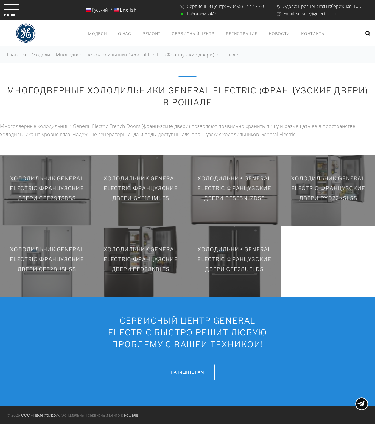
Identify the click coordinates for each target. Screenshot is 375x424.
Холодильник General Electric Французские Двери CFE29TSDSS (47, 188)
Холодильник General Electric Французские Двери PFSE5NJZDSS (234, 188)
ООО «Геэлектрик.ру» (40, 415)
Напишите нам (187, 372)
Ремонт (151, 33)
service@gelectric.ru (316, 14)
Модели (97, 33)
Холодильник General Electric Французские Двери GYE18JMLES (140, 188)
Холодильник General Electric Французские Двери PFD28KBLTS (140, 259)
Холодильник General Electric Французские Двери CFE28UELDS (234, 259)
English (128, 10)
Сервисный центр (193, 33)
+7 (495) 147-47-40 (245, 6)
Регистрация (242, 33)
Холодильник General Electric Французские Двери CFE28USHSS (47, 259)
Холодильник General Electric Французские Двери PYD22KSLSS (328, 188)
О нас (124, 33)
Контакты (313, 33)
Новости (279, 33)
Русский (99, 10)
